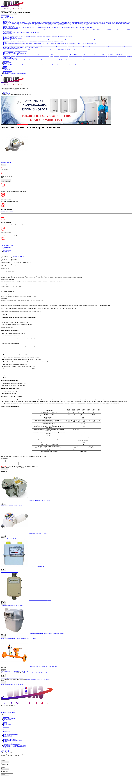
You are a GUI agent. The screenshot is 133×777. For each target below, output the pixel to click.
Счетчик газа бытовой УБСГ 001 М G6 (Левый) (40, 600)
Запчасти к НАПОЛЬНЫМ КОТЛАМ (112, 54)
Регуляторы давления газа (100, 39)
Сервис (5, 722)
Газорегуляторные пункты (9, 37)
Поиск (15, 13)
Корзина (3, 75)
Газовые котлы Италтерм (77, 22)
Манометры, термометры (9, 56)
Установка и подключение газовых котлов (32, 64)
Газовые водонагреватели (9, 44)
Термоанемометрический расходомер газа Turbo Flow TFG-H (43, 666)
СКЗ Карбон (64, 49)
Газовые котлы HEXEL (45, 24)
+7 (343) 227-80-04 (5, 15)
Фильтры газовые (32, 41)
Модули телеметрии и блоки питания (39, 39)
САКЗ (33, 49)
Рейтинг (3, 467)
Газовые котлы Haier (39, 23)
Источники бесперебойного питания (50, 59)
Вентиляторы (14, 54)
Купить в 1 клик (10, 164)
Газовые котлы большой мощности (62, 22)
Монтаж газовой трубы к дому (49, 64)
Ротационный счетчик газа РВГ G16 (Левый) (39, 500)
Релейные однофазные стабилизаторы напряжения (71, 59)
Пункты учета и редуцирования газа (56, 39)
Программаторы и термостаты (23, 56)
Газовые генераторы (8, 33)
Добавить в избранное (5, 181)
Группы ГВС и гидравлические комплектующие (58, 54)
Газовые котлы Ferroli (29, 23)
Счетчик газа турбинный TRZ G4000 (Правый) (35, 672)
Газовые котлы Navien (83, 23)
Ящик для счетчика (15, 52)
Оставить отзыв (4, 469)
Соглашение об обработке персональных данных (12, 710)
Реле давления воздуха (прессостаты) (59, 56)
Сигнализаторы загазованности (42, 49)
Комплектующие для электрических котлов (13, 27)
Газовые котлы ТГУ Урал (126, 29)
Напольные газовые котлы (9, 22)
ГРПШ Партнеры (7, 31)
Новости (5, 66)
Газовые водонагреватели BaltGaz (27, 46)
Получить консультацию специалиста (9, 182)
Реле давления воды (45, 56)
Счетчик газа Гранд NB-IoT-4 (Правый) (38, 533)
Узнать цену (6, 162)
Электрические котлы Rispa (30, 27)
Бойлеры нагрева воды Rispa (89, 43)
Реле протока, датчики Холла (76, 56)
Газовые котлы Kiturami (61, 23)
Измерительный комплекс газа (10, 39)
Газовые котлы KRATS (104, 29)
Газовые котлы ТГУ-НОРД (92, 29)
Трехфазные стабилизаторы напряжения (92, 59)
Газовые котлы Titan (94, 23)
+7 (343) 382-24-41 (5, 16)
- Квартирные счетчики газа (32, 36)
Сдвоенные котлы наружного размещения (34, 29)
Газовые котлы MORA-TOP (81, 24)
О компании (6, 61)
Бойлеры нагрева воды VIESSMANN (73, 43)
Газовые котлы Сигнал (12, 24)
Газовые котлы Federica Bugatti (16, 23)
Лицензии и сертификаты (9, 718)
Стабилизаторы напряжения (10, 58)
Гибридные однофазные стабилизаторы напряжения (28, 59)
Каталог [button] (5, 19)
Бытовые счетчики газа (19, 36)
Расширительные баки (35, 56)
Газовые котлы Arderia (98, 22)
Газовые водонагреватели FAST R (59, 46)
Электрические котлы (8, 26)
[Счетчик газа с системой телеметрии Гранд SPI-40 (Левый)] (14, 157)
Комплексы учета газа (8, 36)
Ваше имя (3, 461)
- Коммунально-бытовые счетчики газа (48, 36)
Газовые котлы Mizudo (72, 23)
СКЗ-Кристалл (70, 49)
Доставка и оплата (7, 62)
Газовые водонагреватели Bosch (43, 46)
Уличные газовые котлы (69, 29)
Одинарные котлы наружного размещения (13, 29)
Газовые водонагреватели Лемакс (11, 47)
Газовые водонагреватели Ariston (11, 46)
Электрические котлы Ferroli (58, 27)
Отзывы (5, 720)
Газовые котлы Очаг (23, 24)
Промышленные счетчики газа (65, 36)
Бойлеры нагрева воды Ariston (24, 43)
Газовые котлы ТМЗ (114, 29)
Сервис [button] (5, 63)
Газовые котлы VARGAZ (105, 23)
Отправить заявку (5, 762)
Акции (5, 67)
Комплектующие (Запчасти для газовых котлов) (14, 53)
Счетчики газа (6, 34)
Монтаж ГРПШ (7, 64)
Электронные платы (8, 57)
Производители (7, 724)
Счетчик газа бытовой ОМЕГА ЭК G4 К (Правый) (38, 679)
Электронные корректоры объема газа (56, 41)
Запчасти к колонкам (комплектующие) (93, 54)
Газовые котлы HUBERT (57, 24)
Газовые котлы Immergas (50, 23)
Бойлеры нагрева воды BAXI (39, 43)
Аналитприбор (6, 49)
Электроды (129, 56)
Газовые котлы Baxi (88, 22)
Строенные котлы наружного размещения (54, 29)
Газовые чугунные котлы (48, 22)
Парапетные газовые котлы (35, 22)
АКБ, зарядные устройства (9, 59)
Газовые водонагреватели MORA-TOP (29, 47)
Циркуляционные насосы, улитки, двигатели (115, 56)
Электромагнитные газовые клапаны (83, 49)
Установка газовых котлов (7, 211)
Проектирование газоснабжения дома (66, 64)
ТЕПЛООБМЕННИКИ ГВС (98, 56)
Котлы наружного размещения (10, 28)
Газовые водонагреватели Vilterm (108, 46)
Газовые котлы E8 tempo (34, 24)
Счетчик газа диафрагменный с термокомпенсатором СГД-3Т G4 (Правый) (46, 633)
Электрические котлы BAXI (44, 27)
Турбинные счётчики (112, 39)
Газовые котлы (6, 21)
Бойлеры (5, 42)
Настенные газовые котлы (22, 22)
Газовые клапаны (42, 54)
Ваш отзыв (3, 465)
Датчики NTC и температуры (77, 54)
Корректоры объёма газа (24, 39)
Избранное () (6, 727)
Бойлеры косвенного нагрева (10, 43)
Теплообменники (87, 56)
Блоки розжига (6, 54)
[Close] (1, 763)
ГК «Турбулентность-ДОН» (17, 256)
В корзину (3, 164)
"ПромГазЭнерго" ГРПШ (9, 32)
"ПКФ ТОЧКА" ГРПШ (21, 32)
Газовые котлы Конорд (116, 23)
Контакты (5, 68)
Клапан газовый (7, 52)
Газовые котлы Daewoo (120, 22)
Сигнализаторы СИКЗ (55, 49)
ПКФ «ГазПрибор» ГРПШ (33, 32)
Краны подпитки (125, 54)
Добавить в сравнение (5, 180)
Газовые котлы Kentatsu (68, 24)
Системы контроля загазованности (11, 48)
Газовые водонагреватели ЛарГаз (124, 46)
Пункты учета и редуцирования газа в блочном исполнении (79, 39)
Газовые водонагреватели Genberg (76, 46)
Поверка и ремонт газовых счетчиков (84, 64)
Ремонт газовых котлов (16, 64)
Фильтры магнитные (42, 41)
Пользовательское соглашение (8, 712)
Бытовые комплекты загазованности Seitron (21, 49)
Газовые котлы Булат (81, 29)
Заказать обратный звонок (7, 17)
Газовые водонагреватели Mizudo (92, 46)
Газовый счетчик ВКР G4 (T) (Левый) (37, 566)
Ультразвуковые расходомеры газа (20, 41)
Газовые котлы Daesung (109, 22)
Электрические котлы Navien (72, 27)
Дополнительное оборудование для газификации (15, 51)
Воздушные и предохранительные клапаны (27, 54)
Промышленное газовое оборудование (12, 38)
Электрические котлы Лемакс (86, 27)
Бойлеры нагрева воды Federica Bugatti (55, 43)
